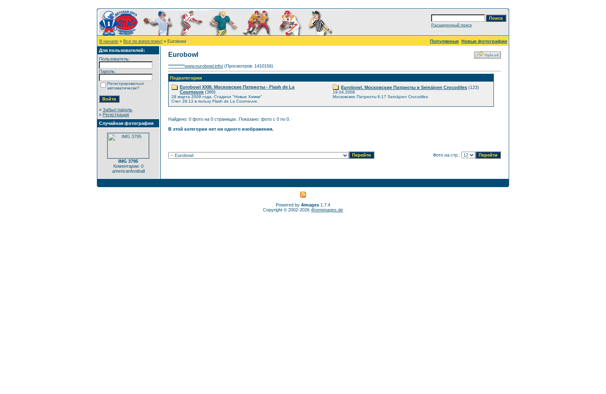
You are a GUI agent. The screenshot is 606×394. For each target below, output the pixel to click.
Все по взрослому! (142, 41)
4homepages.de (327, 209)
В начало (108, 41)
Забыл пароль (117, 109)
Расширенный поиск (451, 25)
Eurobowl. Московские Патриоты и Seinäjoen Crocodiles (404, 87)
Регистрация (116, 114)
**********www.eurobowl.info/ (195, 65)
